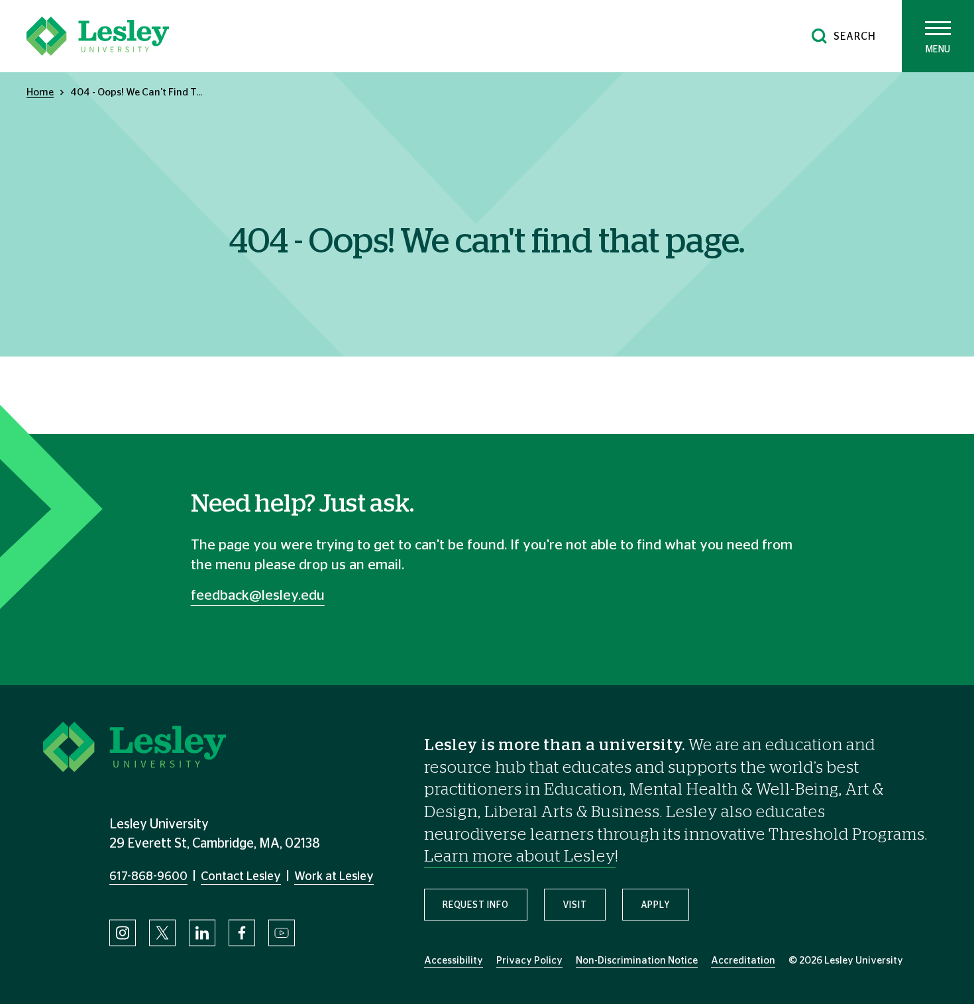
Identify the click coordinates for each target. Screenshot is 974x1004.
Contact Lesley (241, 877)
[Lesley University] (97, 36)
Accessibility (453, 961)
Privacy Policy (529, 961)
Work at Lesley (334, 877)
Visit (575, 905)
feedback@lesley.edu (258, 595)
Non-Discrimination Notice (637, 961)
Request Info (476, 905)
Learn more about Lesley (520, 857)
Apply (656, 905)
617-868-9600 (148, 877)
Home (40, 92)
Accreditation (743, 961)
